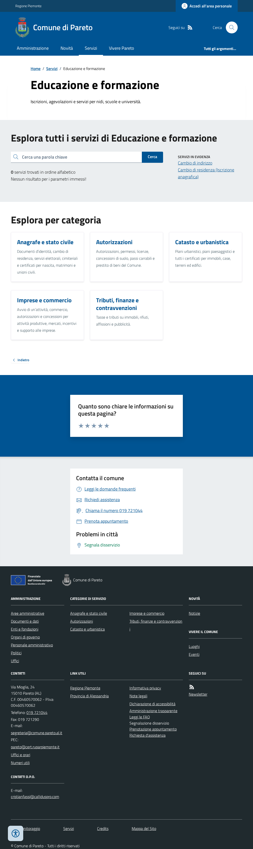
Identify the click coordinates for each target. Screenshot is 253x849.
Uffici (15, 661)
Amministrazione (33, 48)
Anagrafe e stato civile (88, 613)
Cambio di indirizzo (195, 163)
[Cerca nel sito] (230, 27)
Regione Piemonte (28, 5)
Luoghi (194, 646)
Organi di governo (25, 637)
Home (36, 68)
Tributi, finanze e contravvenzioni (155, 625)
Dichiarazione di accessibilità (152, 704)
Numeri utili (20, 763)
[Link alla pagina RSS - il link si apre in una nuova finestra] (190, 27)
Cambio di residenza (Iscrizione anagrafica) (206, 173)
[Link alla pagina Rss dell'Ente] (192, 687)
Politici (16, 653)
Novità (67, 48)
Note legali (138, 696)
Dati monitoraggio (25, 828)
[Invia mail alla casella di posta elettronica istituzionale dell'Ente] (36, 733)
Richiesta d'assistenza (147, 735)
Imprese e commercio (146, 613)
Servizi (91, 48)
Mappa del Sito (144, 828)
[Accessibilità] (16, 833)
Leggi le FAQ (139, 717)
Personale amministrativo (32, 645)
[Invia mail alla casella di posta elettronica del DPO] (35, 797)
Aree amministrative (27, 613)
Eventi (194, 654)
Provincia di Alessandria (89, 696)
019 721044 (36, 712)
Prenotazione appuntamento (153, 729)
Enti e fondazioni (24, 629)
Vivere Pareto (121, 48)
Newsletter (198, 694)
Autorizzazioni (81, 621)
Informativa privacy (145, 688)
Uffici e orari (20, 755)
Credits (102, 828)
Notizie (194, 613)
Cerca (152, 157)
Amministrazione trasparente (153, 711)
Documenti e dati (25, 621)
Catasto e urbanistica (87, 629)
